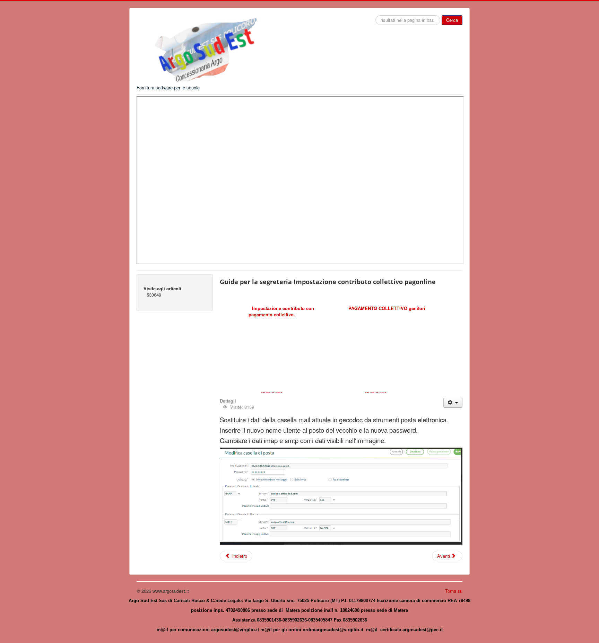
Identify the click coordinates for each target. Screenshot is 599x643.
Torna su (453, 591)
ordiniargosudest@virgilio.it (333, 629)
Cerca (452, 20)
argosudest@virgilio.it (235, 629)
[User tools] (452, 403)
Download (272, 393)
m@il (163, 629)
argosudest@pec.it (422, 629)
